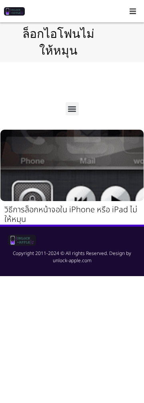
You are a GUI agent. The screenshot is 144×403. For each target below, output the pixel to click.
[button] (133, 11)
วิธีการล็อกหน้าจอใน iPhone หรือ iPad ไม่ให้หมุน (70, 214)
